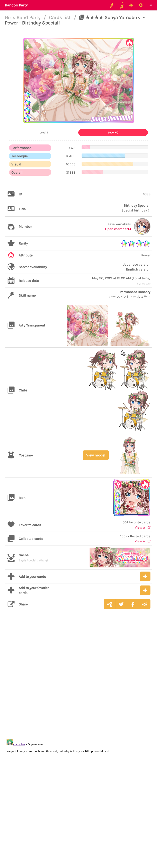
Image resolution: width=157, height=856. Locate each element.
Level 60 (113, 132)
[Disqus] (78, 677)
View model (95, 455)
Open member (116, 229)
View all (141, 527)
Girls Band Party (23, 17)
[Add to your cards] (145, 576)
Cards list (60, 17)
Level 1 (44, 132)
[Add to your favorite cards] (145, 590)
